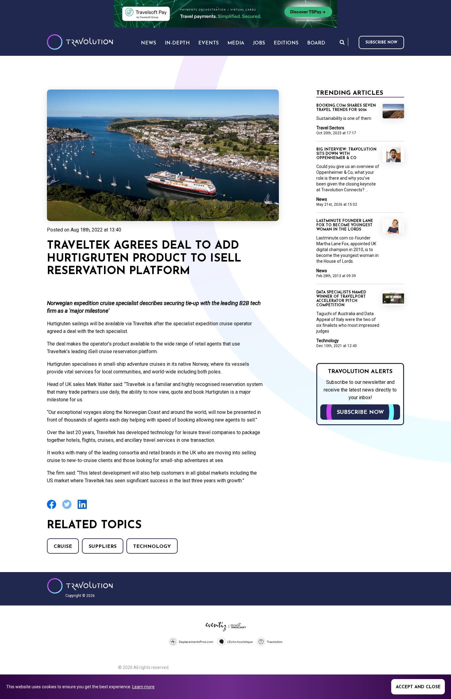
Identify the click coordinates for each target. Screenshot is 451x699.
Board (316, 43)
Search (342, 42)
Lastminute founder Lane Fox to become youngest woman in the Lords (344, 225)
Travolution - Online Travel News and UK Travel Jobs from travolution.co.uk (80, 586)
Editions (286, 43)
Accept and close (418, 687)
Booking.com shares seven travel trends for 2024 (346, 108)
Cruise (63, 546)
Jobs (259, 43)
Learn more (143, 686)
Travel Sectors (330, 128)
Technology (152, 546)
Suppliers (103, 546)
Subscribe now (381, 42)
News (321, 199)
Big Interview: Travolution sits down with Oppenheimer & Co (346, 154)
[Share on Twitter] (66, 508)
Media (235, 43)
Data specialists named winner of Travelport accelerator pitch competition (341, 299)
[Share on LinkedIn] (82, 508)
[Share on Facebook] (51, 508)
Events (208, 43)
